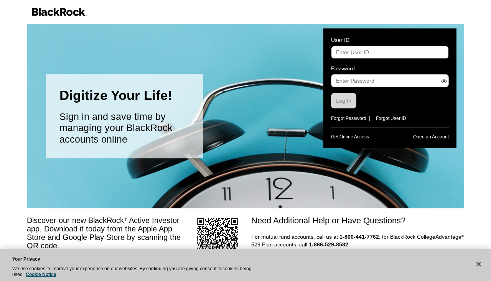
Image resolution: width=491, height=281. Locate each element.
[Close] (478, 264)
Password (343, 68)
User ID (340, 40)
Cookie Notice (41, 274)
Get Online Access (350, 137)
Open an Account (431, 137)
